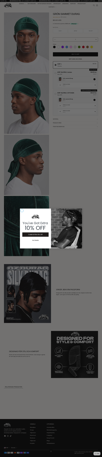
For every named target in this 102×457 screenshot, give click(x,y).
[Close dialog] (22, 210)
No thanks (35, 240)
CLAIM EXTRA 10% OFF (35, 235)
